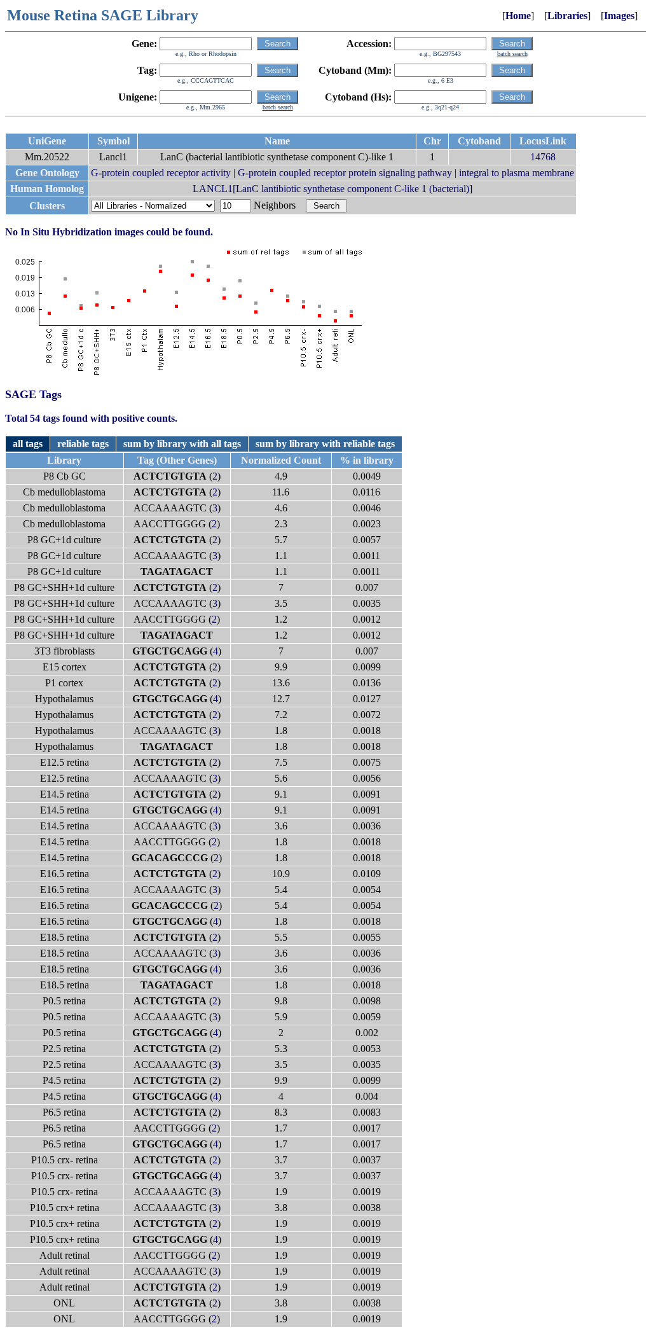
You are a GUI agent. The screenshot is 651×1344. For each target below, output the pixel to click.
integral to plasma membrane (516, 172)
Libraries (567, 15)
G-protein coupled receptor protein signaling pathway (345, 172)
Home (518, 15)
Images (619, 15)
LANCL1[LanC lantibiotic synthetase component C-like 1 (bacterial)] (332, 188)
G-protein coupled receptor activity (161, 172)
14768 (543, 156)
